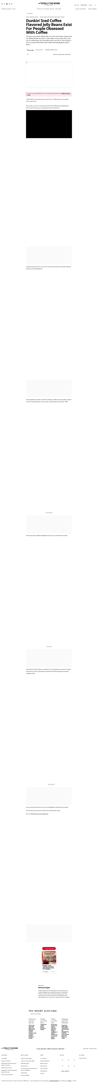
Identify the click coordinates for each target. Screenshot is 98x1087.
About (90, 5)
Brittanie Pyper (44, 987)
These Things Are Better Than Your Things (52, 17)
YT (62, 1066)
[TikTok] (4, 4)
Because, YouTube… (6, 1061)
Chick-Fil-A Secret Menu (7, 1074)
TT (68, 1060)
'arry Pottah (4, 1058)
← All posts (29, 13)
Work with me (43, 1066)
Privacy (70, 1084)
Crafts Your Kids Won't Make (27, 1061)
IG (62, 1060)
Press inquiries (43, 1068)
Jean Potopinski (49, 512)
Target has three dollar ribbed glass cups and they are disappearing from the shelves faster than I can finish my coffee (65, 1032)
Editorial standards (44, 1061)
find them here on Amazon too (39, 814)
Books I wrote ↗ (44, 1063)
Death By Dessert (25, 1063)
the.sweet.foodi (51, 784)
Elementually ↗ (44, 1071)
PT (74, 1060)
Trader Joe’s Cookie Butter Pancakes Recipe (43, 1027)
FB (68, 1066)
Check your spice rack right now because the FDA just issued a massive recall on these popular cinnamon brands (32, 1032)
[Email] (11, 4)
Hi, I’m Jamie (43, 1058)
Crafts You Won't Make (26, 1058)
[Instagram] (2, 4)
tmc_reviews (49, 646)
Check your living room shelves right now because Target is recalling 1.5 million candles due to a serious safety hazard (54, 1031)
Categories (84, 5)
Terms (74, 1084)
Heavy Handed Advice (32, 17)
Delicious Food (24, 1066)
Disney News (24, 1072)
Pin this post (49, 949)
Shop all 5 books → (83, 1058)
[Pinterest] (6, 4)
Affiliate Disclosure (83, 1084)
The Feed (76, 5)
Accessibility (93, 1084)
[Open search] (95, 5)
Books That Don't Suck (6, 1067)
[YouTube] (9, 4)
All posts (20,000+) (25, 1075)
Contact (42, 1073)
